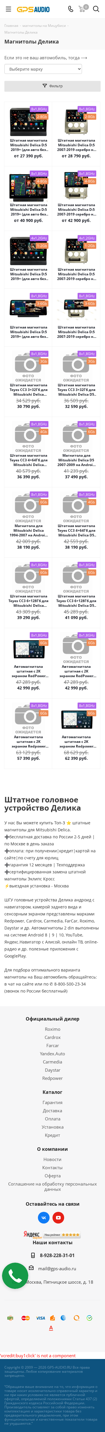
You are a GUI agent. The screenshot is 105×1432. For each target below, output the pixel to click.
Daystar (52, 1070)
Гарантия (52, 1102)
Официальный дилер (52, 1019)
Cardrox (53, 1037)
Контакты (52, 1167)
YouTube (58, 1218)
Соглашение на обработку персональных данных (52, 1186)
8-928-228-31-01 (57, 1255)
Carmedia (52, 1062)
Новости (52, 1159)
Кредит (52, 1135)
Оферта (53, 1176)
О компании (52, 1149)
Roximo (52, 1029)
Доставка (52, 1110)
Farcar (52, 1045)
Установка (53, 1127)
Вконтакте (44, 1218)
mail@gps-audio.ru (57, 1268)
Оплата (52, 1119)
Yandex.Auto (52, 1053)
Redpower (52, 1078)
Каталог (52, 1092)
